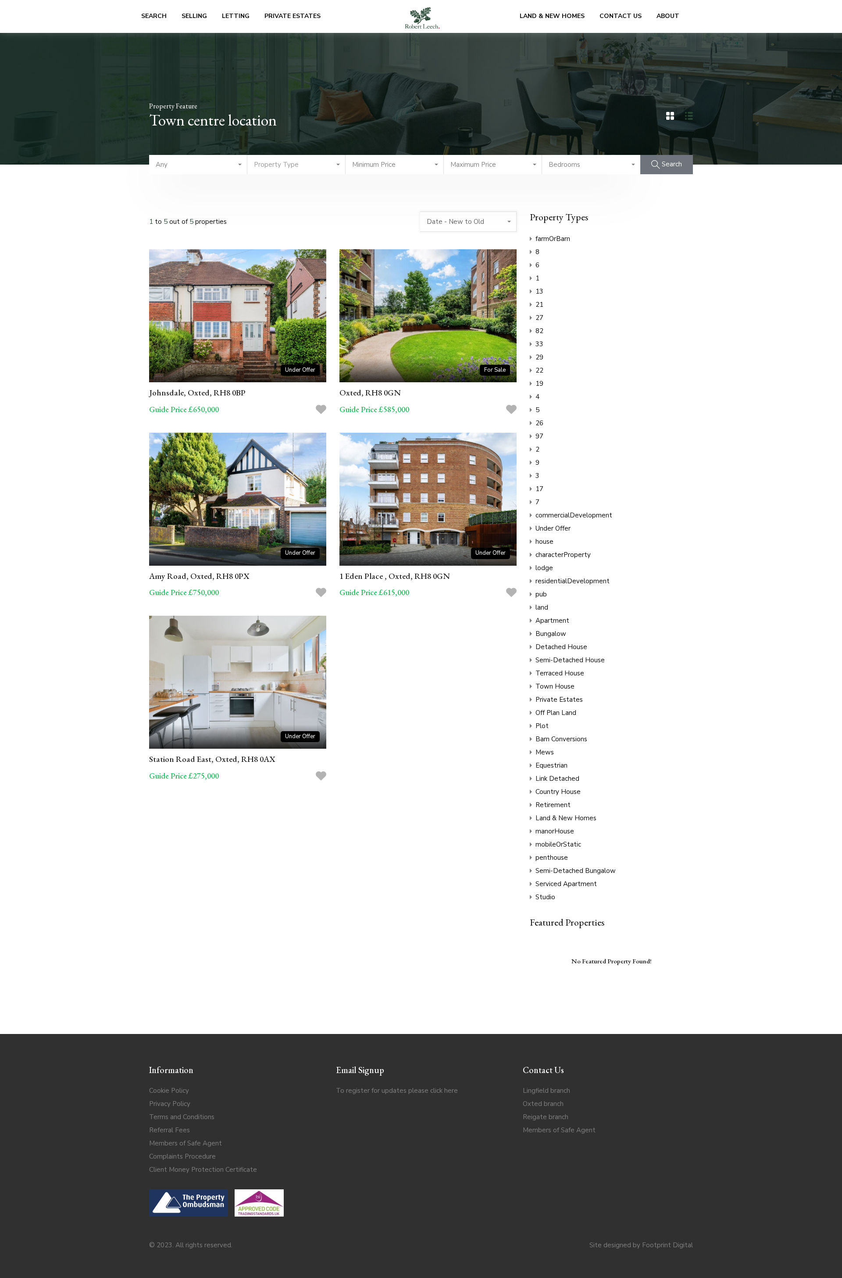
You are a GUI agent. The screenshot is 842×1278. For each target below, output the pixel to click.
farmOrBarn (552, 238)
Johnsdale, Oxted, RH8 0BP (197, 392)
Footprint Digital (667, 1245)
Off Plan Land (555, 712)
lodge (544, 568)
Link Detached (557, 778)
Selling (194, 16)
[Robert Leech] (422, 16)
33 (539, 344)
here (451, 1090)
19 (539, 383)
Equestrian (551, 765)
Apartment (552, 620)
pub (541, 594)
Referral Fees (169, 1130)
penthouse (551, 857)
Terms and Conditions (181, 1117)
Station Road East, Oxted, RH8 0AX (212, 759)
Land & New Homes (552, 16)
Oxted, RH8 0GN (370, 392)
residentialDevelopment (572, 581)
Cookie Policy (169, 1090)
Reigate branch (545, 1117)
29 (539, 357)
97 (539, 436)
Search (154, 16)
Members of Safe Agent (185, 1143)
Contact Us (620, 16)
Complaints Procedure (182, 1156)
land (541, 607)
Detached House (561, 647)
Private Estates (292, 16)
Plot (542, 726)
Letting (236, 16)
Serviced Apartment (566, 884)
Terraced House (559, 673)
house (544, 541)
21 (539, 304)
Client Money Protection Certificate (203, 1169)
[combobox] (198, 164)
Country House (558, 791)
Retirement (553, 805)
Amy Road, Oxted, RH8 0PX (199, 576)
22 (539, 370)
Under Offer (553, 528)
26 (539, 423)
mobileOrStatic (558, 844)
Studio (545, 897)
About (667, 16)
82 (539, 331)
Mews (544, 752)
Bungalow (550, 633)
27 (539, 317)
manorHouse (554, 831)
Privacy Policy (169, 1103)
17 (539, 489)
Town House (554, 686)
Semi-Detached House (570, 660)
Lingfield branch (546, 1090)
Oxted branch (543, 1103)
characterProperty (563, 554)
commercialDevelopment (573, 515)
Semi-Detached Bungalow (575, 870)
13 (539, 291)
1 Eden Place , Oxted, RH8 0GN (394, 576)
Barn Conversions (561, 739)
